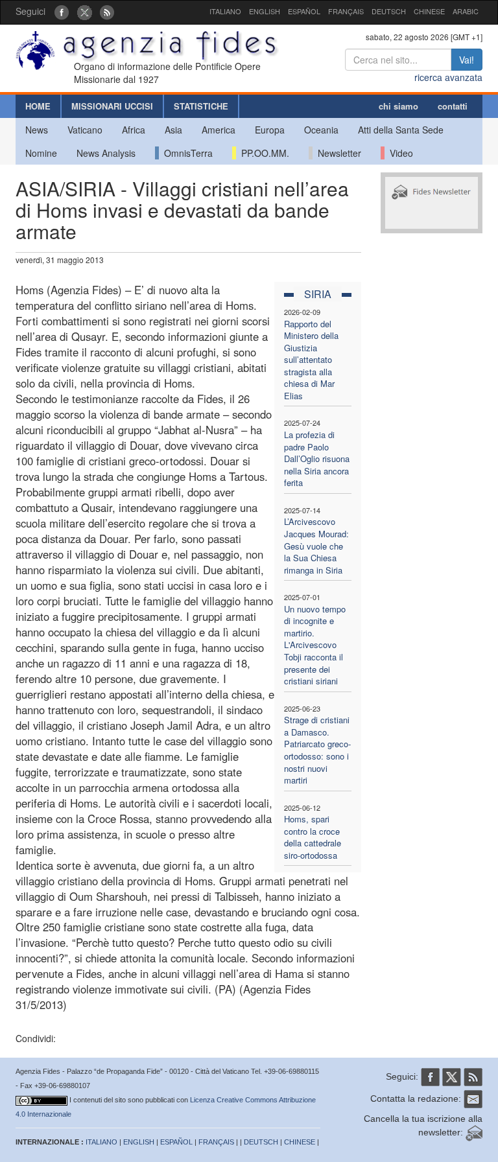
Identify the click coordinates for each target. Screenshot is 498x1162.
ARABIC (466, 11)
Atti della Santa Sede (401, 129)
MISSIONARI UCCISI (112, 106)
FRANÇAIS (346, 11)
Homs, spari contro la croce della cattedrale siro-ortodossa (312, 837)
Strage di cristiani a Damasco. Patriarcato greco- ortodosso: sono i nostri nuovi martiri (317, 750)
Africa (133, 129)
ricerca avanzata (448, 77)
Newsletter (337, 152)
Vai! (466, 59)
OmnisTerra (186, 152)
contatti (453, 106)
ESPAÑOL (304, 11)
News (36, 129)
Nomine (41, 152)
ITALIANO (225, 11)
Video (399, 152)
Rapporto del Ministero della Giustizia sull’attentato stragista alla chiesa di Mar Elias (311, 360)
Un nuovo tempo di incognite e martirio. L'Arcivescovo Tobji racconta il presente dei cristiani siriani (315, 645)
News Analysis (106, 152)
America (218, 129)
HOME (38, 106)
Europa (270, 129)
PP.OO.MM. (262, 152)
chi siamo (398, 106)
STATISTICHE (201, 106)
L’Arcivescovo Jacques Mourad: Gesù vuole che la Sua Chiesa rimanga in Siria (316, 545)
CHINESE (429, 11)
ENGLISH (264, 11)
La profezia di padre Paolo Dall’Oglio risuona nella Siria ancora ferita (317, 458)
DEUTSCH (389, 11)
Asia (173, 129)
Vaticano (84, 129)
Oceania (321, 129)
